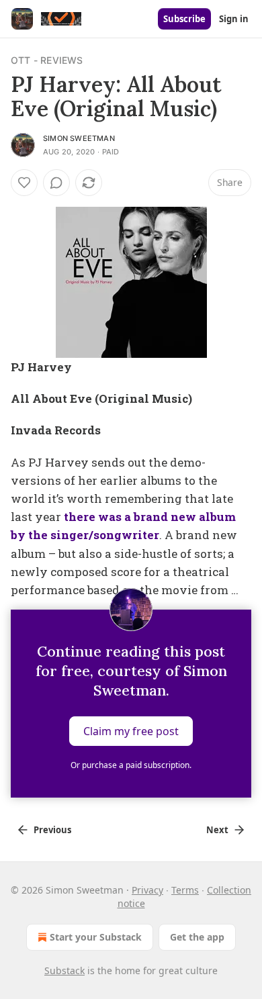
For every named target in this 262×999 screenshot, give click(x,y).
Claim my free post (131, 731)
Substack (64, 970)
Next (217, 830)
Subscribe (184, 19)
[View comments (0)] (56, 182)
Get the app (197, 937)
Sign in (234, 19)
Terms (185, 890)
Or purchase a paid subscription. (131, 765)
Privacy (147, 890)
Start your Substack (96, 937)
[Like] (24, 182)
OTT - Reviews (47, 60)
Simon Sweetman (79, 138)
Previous (52, 830)
